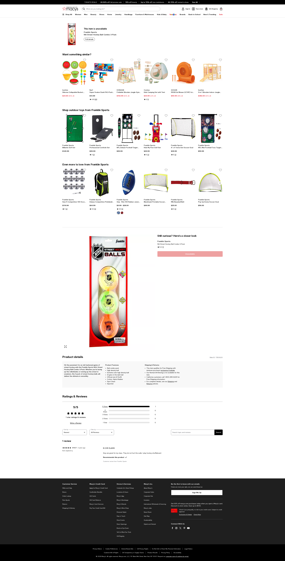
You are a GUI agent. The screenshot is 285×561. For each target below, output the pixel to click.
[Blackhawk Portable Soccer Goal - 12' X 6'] (156, 183)
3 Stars (105, 414)
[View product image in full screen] (65, 346)
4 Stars (105, 410)
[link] (74, 93)
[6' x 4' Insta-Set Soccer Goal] (183, 128)
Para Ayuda (66, 500)
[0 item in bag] (221, 9)
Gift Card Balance (95, 500)
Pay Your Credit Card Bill (97, 508)
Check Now (197, 514)
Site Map (147, 516)
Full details (89, 39)
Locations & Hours (122, 492)
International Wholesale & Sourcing (155, 504)
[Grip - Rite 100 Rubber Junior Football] (129, 183)
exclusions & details (168, 370)
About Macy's (148, 488)
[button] (108, 292)
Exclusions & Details (185, 514)
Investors (146, 500)
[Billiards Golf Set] (74, 128)
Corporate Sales (149, 492)
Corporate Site (148, 496)
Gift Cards (93, 496)
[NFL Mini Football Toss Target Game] (210, 128)
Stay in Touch (121, 516)
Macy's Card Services (96, 504)
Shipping (171, 381)
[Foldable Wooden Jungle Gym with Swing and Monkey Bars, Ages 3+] (129, 73)
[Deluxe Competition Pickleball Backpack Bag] (102, 183)
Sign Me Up (196, 492)
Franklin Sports (90, 32)
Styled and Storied (150, 524)
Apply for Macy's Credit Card (99, 488)
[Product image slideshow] (108, 292)
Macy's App (120, 496)
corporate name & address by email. (177, 556)
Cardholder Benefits (96, 492)
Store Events (121, 520)
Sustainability (148, 520)
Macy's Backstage (122, 500)
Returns (149, 384)
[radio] (118, 213)
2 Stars (105, 418)
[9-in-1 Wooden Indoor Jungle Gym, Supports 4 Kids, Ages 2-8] (210, 73)
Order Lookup (66, 496)
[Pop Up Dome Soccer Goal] (210, 183)
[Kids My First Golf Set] (156, 128)
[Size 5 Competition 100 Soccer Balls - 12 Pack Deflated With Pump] (74, 183)
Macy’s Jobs (148, 508)
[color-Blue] (118, 212)
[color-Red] (122, 212)
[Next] (220, 73)
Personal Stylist (121, 512)
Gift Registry (120, 536)
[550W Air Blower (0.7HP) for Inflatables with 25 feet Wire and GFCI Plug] (183, 73)
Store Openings (122, 524)
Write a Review (75, 423)
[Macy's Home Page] (70, 9)
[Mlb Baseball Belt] (183, 183)
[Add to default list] (84, 60)
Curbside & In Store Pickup (125, 488)
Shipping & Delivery (68, 508)
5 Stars (105, 406)
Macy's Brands (121, 504)
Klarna (64, 492)
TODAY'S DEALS (90, 2)
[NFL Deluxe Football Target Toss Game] (129, 128)
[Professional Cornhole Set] (102, 128)
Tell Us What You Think (124, 532)
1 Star (105, 422)
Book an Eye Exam (123, 528)
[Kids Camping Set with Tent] (156, 73)
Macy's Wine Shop (123, 508)
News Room (148, 512)
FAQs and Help (67, 488)
